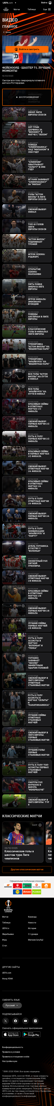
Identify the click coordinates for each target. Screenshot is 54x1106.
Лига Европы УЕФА (6, 9)
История (32, 928)
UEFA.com (6, 973)
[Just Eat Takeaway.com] (46, 885)
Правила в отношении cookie (15, 1057)
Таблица (6, 923)
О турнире (33, 934)
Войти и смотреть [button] (29, 49)
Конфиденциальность (12, 1047)
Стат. (4, 946)
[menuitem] (18, 9)
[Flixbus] (36, 891)
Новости (32, 923)
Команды (32, 917)
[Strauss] (17, 885)
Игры (4, 940)
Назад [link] (8, 32)
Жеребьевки (8, 934)
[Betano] (27, 891)
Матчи (5, 917)
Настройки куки (9, 1061)
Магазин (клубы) (35, 940)
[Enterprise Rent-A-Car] (27, 885)
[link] (17, 9)
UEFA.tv (5, 928)
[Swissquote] (36, 885)
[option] (27, 97)
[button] (46, 9)
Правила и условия (11, 1052)
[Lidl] (17, 891)
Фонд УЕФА (7, 979)
